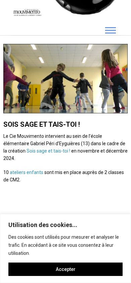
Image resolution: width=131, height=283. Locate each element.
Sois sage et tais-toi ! (49, 151)
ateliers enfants (26, 172)
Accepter (66, 269)
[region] (65, 248)
